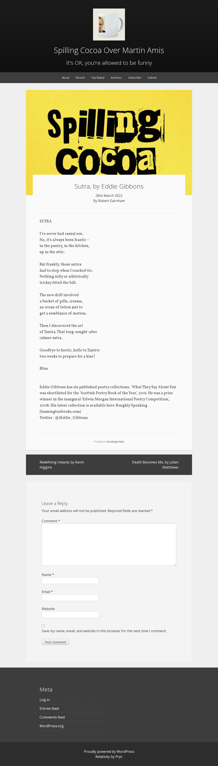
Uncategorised (115, 441)
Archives (116, 77)
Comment (51, 521)
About (65, 77)
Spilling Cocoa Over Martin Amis (109, 50)
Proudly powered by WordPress (109, 751)
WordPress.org (52, 726)
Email (47, 591)
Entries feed (49, 708)
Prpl (118, 756)
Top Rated (97, 77)
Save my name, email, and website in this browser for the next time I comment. (104, 631)
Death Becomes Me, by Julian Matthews (155, 465)
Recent (80, 77)
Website (48, 608)
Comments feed (52, 717)
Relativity (102, 756)
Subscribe (134, 77)
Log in (45, 699)
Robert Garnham (111, 200)
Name (48, 574)
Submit (152, 77)
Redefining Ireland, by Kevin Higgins (62, 465)
